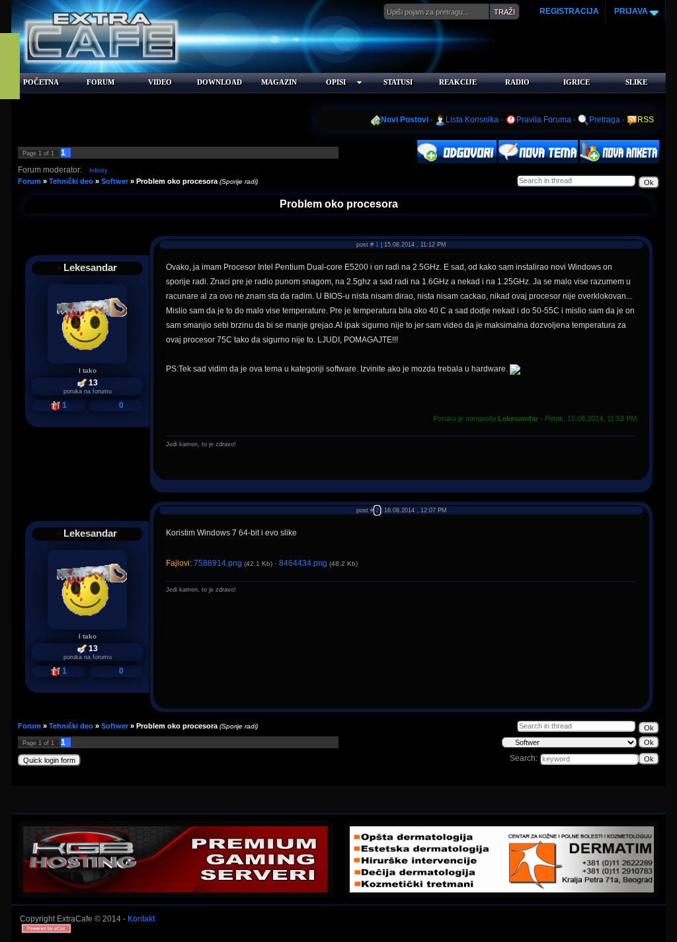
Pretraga (604, 119)
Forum (29, 181)
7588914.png (218, 563)
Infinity (98, 170)
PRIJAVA (630, 11)
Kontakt (141, 918)
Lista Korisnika (472, 119)
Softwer (114, 181)
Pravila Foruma (543, 119)
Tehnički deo (71, 181)
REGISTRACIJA (569, 11)
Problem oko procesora (177, 181)
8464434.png (303, 563)
